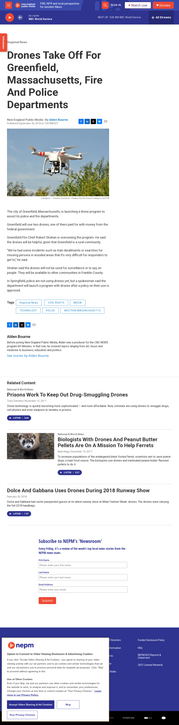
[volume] (20, 17)
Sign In (116, 5)
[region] (55, 680)
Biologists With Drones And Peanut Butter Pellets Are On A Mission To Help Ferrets (107, 442)
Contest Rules (108, 671)
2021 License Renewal (150, 665)
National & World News (20, 389)
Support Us (107, 656)
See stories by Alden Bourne (28, 356)
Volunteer (106, 663)
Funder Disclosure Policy (151, 640)
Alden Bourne (58, 119)
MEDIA (78, 302)
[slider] (25, 17)
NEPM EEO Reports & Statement (149, 656)
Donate (164, 5)
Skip (68, 704)
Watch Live (139, 5)
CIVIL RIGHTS (56, 302)
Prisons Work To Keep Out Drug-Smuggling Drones (67, 395)
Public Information (111, 648)
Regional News (17, 42)
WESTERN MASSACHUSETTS (82, 310)
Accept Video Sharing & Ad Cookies (30, 704)
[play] (9, 18)
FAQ (140, 648)
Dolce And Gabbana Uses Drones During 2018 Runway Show (78, 490)
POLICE (50, 310)
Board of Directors (111, 640)
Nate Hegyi (64, 451)
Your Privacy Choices (22, 714)
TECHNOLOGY (28, 310)
